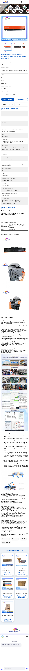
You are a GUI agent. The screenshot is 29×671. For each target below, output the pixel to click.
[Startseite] (14, 632)
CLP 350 (23, 539)
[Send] (27, 668)
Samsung (14, 539)
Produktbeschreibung (21, 104)
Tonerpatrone (6, 542)
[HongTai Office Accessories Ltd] (6, 2)
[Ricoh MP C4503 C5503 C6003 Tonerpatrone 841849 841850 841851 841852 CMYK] (7, 583)
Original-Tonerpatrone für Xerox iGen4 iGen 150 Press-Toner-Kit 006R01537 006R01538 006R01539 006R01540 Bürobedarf (7, 616)
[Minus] (27, 636)
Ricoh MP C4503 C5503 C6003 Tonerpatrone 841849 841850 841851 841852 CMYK (7, 592)
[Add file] (2, 668)
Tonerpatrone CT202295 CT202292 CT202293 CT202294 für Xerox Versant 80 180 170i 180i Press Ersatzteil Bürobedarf (21, 592)
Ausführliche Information (7, 104)
